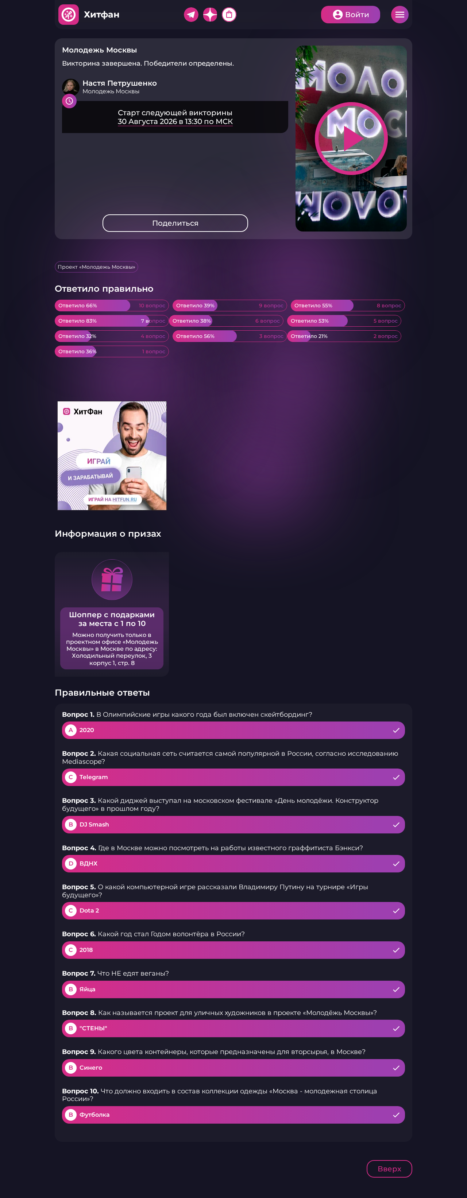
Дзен (210, 14)
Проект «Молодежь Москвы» (96, 267)
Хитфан (102, 14)
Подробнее (175, 117)
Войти (357, 14)
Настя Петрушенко (119, 83)
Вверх (389, 1168)
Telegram (191, 14)
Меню (400, 14)
